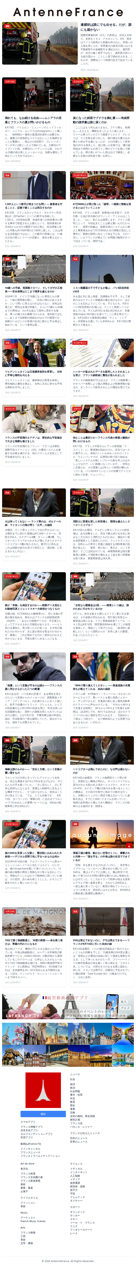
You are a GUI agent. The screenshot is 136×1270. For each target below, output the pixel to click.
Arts (23, 1227)
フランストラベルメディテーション (40, 1155)
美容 (23, 1206)
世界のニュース (78, 1141)
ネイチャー (76, 1200)
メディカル (76, 1168)
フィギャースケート (81, 1229)
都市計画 (75, 1119)
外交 (72, 1098)
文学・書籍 (27, 1243)
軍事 (72, 1109)
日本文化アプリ (29, 1130)
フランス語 (76, 1123)
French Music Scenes (33, 1221)
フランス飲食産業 (30, 1180)
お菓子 (24, 1191)
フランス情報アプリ (32, 1126)
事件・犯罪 (76, 1094)
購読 (43, 1114)
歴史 (72, 1105)
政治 (72, 1087)
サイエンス (76, 1163)
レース (74, 1233)
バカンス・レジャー (81, 1126)
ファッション (28, 1202)
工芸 (23, 1236)
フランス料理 (28, 1173)
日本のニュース (78, 1138)
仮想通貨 (75, 1182)
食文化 (24, 1168)
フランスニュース (30, 1152)
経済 (72, 1084)
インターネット (78, 1172)
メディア (75, 1179)
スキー (74, 1219)
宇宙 (72, 1193)
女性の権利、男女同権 (82, 1116)
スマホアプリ (28, 1121)
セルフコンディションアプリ (37, 1133)
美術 (23, 1239)
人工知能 (75, 1175)
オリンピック (77, 1212)
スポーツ (75, 1207)
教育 (72, 1102)
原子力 (74, 1190)
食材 (23, 1184)
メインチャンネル (30, 1148)
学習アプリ (27, 1137)
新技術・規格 (77, 1186)
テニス (74, 1226)
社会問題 (75, 1091)
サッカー (75, 1215)
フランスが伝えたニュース (85, 1133)
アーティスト (28, 1217)
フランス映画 (28, 1232)
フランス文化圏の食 (32, 1177)
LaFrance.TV (33, 1143)
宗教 (72, 1112)
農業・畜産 (27, 1187)
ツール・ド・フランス (82, 1222)
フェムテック (77, 1197)
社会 (72, 1079)
